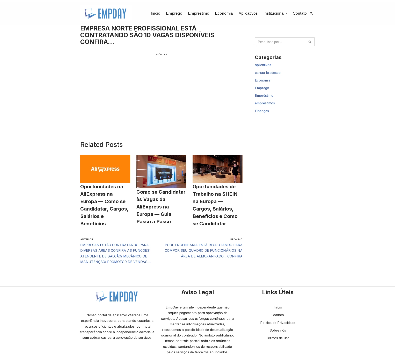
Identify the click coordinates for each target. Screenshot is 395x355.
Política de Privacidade (277, 323)
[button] (286, 13)
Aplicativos (248, 13)
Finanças (262, 111)
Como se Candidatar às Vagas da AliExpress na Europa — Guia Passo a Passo (161, 207)
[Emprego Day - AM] (106, 13)
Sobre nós (278, 330)
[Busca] (311, 13)
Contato (300, 13)
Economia (224, 13)
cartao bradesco (268, 73)
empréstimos (265, 103)
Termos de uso (277, 338)
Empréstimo (198, 13)
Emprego (174, 13)
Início (155, 13)
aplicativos (263, 65)
